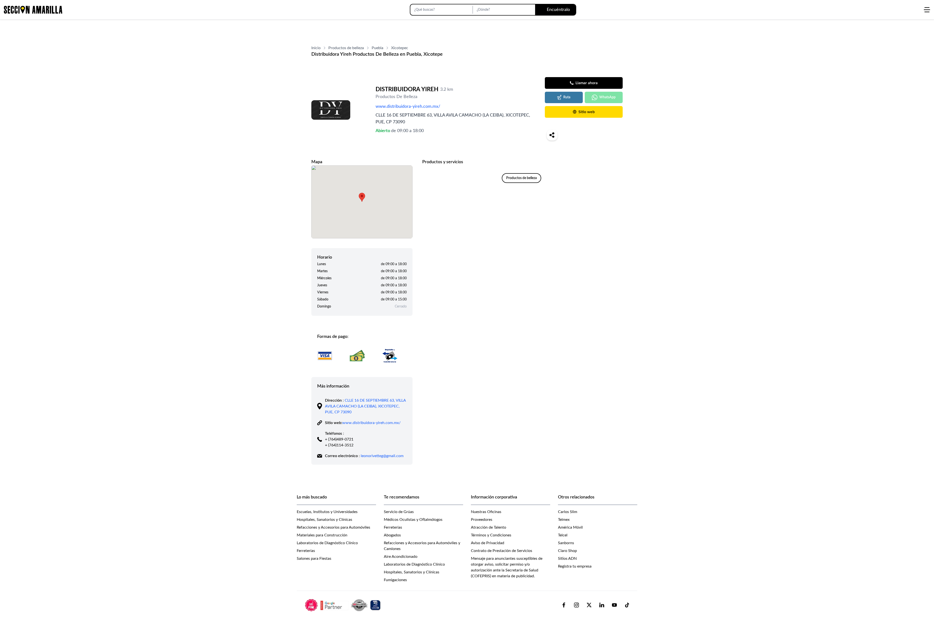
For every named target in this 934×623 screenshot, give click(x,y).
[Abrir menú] (927, 9)
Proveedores (481, 520)
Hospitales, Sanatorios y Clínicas (324, 520)
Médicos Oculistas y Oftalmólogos (413, 520)
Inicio (316, 48)
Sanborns (566, 543)
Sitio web (586, 112)
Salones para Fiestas (314, 558)
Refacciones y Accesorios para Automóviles (333, 527)
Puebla (377, 48)
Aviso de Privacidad (487, 543)
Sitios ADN (567, 558)
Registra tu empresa (575, 566)
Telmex (564, 520)
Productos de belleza (346, 48)
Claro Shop (567, 551)
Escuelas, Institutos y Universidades (327, 512)
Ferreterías (306, 551)
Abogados (392, 535)
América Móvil (570, 527)
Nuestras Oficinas (486, 512)
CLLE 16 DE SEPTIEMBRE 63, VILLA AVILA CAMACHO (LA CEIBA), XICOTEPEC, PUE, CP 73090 (365, 406)
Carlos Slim (567, 512)
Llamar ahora (586, 83)
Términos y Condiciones (491, 535)
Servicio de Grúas (399, 512)
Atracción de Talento (488, 527)
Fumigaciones (395, 580)
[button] (362, 197)
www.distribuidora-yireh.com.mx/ (408, 106)
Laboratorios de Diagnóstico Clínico (327, 543)
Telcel (562, 535)
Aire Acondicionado (400, 557)
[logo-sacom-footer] (343, 605)
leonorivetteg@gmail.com (382, 456)
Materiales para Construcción (322, 535)
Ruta (566, 97)
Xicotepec (399, 48)
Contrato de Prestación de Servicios (501, 551)
